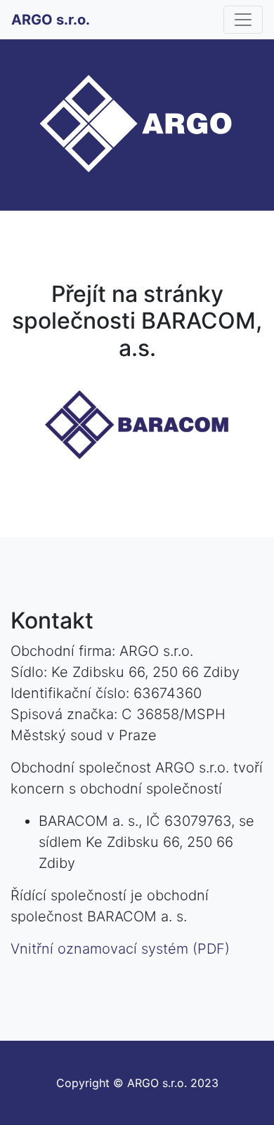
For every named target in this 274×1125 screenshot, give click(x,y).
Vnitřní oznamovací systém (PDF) (120, 948)
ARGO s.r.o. (50, 19)
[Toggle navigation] (243, 20)
